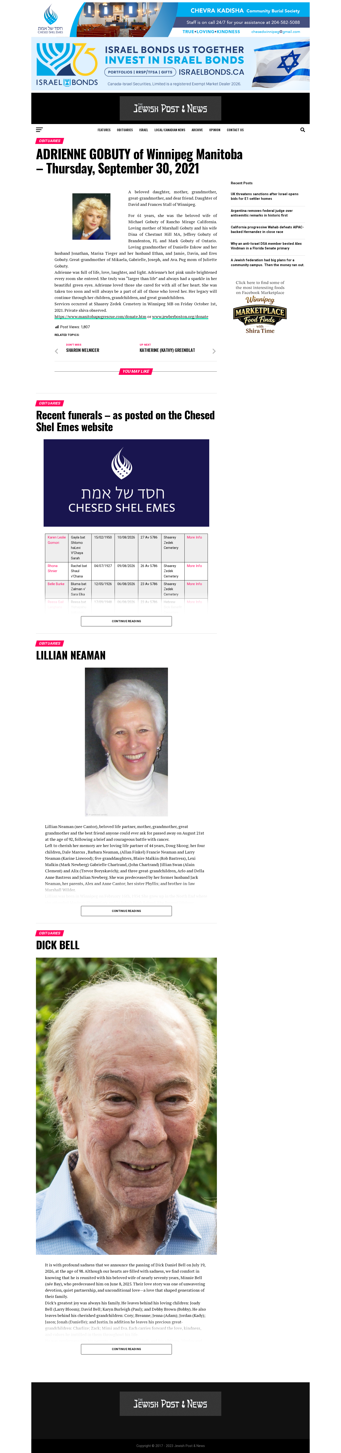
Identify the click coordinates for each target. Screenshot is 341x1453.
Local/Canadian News (169, 129)
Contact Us (235, 129)
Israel (143, 129)
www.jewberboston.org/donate (180, 316)
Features (104, 129)
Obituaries (125, 129)
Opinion (214, 129)
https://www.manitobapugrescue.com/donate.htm (100, 316)
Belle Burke (56, 584)
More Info (194, 537)
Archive (197, 129)
